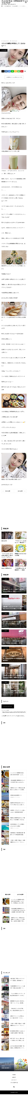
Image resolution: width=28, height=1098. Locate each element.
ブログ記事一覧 (14, 1082)
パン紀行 (5, 596)
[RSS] (14, 1087)
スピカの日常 (3, 50)
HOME (14, 1074)
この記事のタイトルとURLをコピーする (14, 77)
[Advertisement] (14, 23)
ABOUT (14, 1077)
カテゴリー (14, 1080)
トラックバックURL (5, 710)
